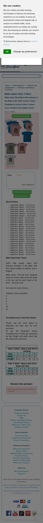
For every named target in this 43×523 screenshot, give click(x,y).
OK (7, 52)
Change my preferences (25, 52)
